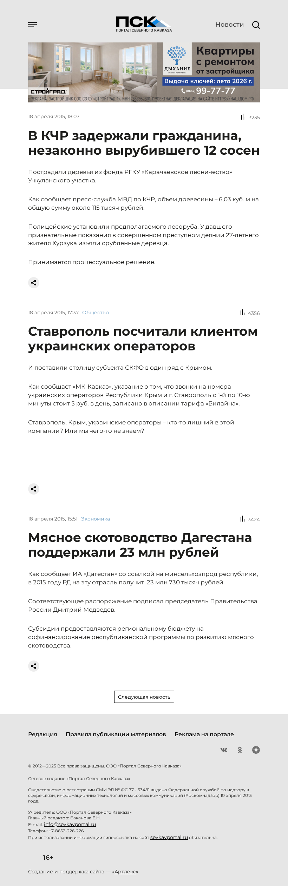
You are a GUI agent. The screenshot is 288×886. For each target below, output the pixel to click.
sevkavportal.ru (169, 837)
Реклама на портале (204, 734)
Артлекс (125, 871)
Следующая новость (144, 697)
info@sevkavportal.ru (70, 824)
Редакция (42, 734)
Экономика (95, 518)
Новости (229, 24)
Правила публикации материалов (116, 734)
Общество (95, 312)
